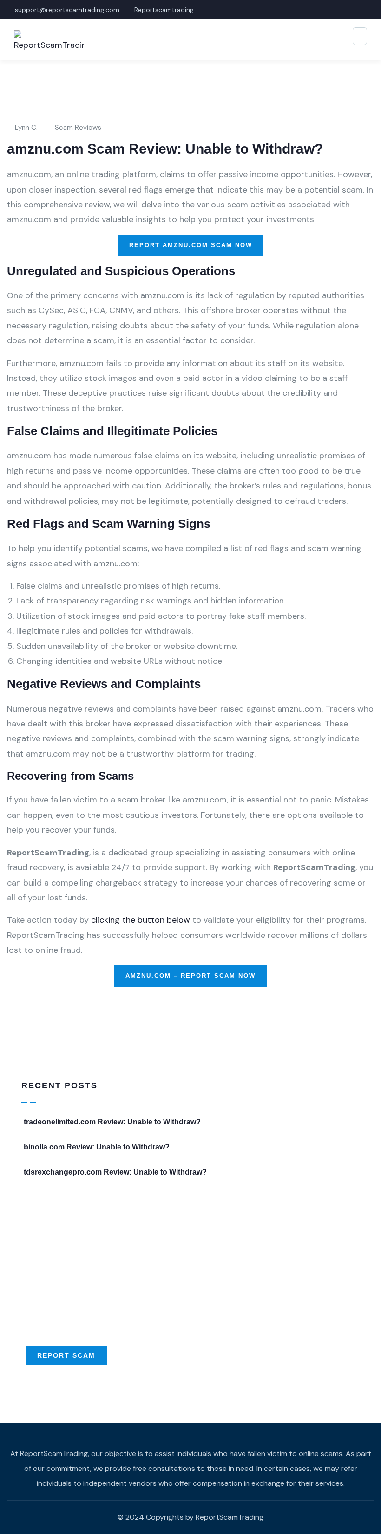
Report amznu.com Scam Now (190, 245)
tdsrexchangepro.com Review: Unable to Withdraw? (115, 1172)
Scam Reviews (78, 127)
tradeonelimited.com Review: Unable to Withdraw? (112, 1122)
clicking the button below (140, 919)
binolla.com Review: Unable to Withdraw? (97, 1147)
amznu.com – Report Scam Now (190, 975)
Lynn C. (26, 127)
